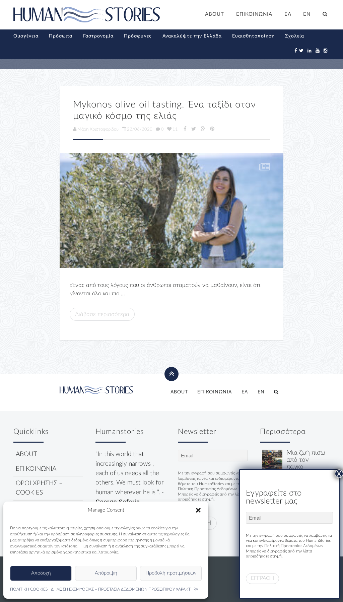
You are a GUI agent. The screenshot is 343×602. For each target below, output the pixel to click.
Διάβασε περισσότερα (102, 314)
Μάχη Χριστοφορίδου (98, 129)
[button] (198, 510)
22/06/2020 (139, 129)
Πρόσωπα (60, 36)
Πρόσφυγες (138, 36)
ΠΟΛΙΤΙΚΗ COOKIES (29, 589)
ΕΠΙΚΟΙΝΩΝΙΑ (254, 14)
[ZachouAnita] (171, 210)
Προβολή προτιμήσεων (171, 573)
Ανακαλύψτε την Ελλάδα (192, 36)
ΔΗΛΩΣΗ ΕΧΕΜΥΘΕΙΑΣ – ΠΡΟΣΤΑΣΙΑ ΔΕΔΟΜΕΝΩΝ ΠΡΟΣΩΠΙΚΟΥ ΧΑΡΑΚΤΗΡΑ (124, 589)
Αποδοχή (41, 573)
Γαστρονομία (98, 36)
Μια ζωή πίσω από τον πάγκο (305, 460)
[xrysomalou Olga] (272, 459)
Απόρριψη (106, 573)
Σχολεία (294, 36)
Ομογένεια (26, 36)
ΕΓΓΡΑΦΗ (262, 578)
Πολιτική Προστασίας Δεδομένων (207, 489)
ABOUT (214, 14)
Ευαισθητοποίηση (253, 36)
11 (175, 129)
